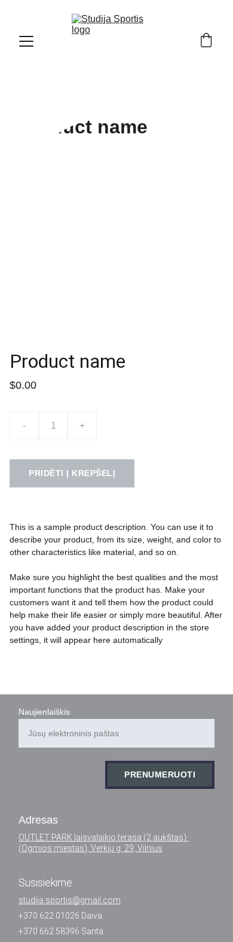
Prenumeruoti (159, 774)
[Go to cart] (206, 41)
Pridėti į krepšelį (72, 473)
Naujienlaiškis (44, 712)
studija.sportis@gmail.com (70, 900)
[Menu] (26, 41)
